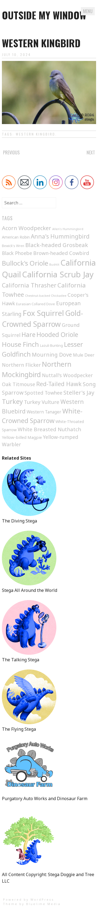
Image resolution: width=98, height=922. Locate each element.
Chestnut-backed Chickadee (45, 295)
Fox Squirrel (43, 313)
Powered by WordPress (28, 899)
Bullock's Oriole (25, 263)
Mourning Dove (52, 354)
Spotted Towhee (43, 392)
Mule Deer (83, 355)
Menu (88, 11)
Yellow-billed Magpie (22, 437)
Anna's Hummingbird (60, 236)
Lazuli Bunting (51, 345)
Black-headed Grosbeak (56, 245)
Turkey (12, 401)
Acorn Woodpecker (26, 228)
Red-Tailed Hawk (59, 384)
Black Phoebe (17, 253)
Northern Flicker (21, 365)
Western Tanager (44, 412)
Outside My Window (44, 15)
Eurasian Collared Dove (35, 303)
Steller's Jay (78, 392)
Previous (11, 152)
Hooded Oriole (57, 334)
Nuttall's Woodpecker (67, 375)
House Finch (20, 344)
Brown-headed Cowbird (61, 252)
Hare (28, 334)
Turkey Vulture (41, 401)
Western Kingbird (35, 134)
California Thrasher (29, 285)
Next (91, 152)
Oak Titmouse (18, 384)
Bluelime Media (43, 904)
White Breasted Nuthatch (49, 429)
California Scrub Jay (58, 274)
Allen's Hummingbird (67, 229)
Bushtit (54, 264)
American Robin (16, 237)
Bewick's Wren (13, 245)
